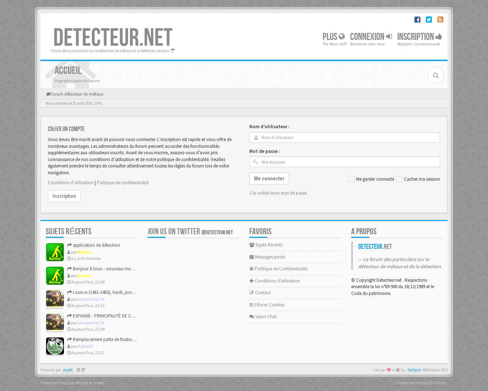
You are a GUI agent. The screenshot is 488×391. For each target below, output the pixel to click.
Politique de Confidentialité (280, 269)
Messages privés (269, 257)
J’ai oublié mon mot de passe (278, 193)
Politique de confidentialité (123, 183)
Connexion (368, 37)
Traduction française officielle (64, 382)
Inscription (416, 37)
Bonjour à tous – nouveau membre (106, 269)
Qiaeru (98, 382)
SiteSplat (414, 370)
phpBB (68, 370)
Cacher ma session (422, 179)
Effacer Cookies (268, 305)
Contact (262, 293)
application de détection (96, 245)
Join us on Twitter (190, 231)
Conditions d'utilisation (277, 281)
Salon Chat (265, 317)
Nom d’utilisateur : (269, 127)
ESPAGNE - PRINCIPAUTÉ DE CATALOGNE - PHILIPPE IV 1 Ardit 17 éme (139, 316)
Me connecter (269, 178)
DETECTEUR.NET (113, 38)
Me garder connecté (375, 179)
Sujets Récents (268, 245)
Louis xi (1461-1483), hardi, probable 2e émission (119, 292)
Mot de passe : (264, 151)
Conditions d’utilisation (71, 183)
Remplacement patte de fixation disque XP (113, 339)
